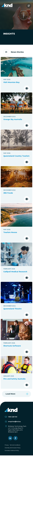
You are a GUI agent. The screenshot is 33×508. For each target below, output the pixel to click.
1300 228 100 (12, 417)
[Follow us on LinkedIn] (10, 438)
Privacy (7, 445)
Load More (10, 394)
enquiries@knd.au (14, 421)
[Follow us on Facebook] (15, 438)
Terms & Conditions (15, 445)
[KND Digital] (7, 6)
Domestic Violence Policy (12, 450)
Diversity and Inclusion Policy (12, 447)
